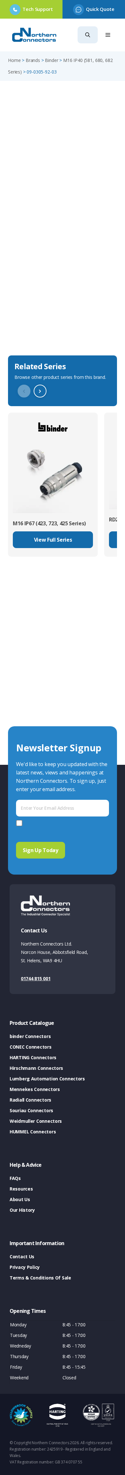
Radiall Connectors (30, 1100)
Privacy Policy (25, 1267)
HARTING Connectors (33, 1057)
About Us (20, 1199)
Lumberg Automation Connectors (47, 1079)
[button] (88, 34)
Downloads (23, 324)
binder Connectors (30, 1036)
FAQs (15, 1178)
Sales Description (31, 306)
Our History (22, 1210)
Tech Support (37, 9)
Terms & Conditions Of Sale (40, 1278)
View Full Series (53, 539)
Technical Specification (40, 343)
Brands (33, 60)
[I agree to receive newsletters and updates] (20, 823)
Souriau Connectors (31, 1110)
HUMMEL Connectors (33, 1132)
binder (51, 60)
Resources (21, 1189)
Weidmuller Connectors (36, 1121)
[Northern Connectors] (35, 35)
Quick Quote (100, 9)
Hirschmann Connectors (36, 1068)
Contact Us (22, 1256)
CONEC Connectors (31, 1047)
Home (14, 60)
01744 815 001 (35, 978)
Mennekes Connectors (35, 1089)
